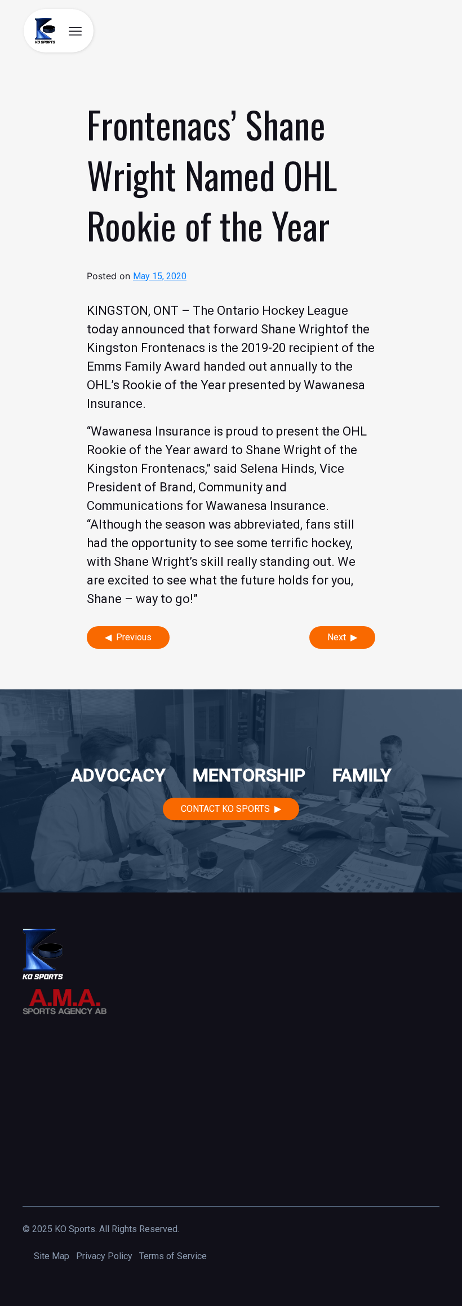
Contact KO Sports (225, 808)
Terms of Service (173, 1256)
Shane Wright (298, 329)
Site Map (51, 1256)
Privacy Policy (104, 1256)
